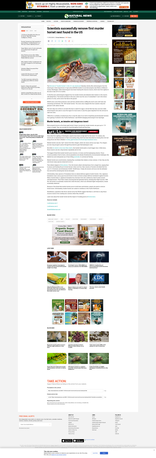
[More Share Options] (72, 41)
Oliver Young (98, 263)
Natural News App (96, 424)
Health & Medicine (66, 21)
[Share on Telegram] (59, 41)
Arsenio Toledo (77, 263)
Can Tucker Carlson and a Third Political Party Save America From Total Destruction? (25, 158)
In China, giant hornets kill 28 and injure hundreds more (81, 139)
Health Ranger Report (26, 129)
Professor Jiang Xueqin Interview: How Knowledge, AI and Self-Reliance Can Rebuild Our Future (25, 169)
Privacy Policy (71, 431)
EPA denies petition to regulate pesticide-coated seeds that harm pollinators (77, 368)
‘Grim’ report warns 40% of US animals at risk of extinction (97, 345)
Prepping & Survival (92, 21)
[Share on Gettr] (69, 41)
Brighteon (24, 11)
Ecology (66, 44)
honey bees (96, 44)
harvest (90, 44)
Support (70, 422)
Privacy (52, 445)
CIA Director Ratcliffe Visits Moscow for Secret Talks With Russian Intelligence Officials (30, 36)
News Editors (77, 285)
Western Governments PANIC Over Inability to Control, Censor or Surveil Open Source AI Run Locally (38, 146)
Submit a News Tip (72, 430)
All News (94, 418)
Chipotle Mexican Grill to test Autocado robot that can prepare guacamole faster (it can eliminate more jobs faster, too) (56, 289)
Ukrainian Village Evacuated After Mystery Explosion (29, 69)
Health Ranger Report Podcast (99, 422)
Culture (56, 21)
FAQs (131, 11)
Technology (110, 21)
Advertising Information (73, 428)
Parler (116, 422)
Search (136, 11)
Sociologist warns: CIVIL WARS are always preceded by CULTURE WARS (77, 265)
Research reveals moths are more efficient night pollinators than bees (56, 346)
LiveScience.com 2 (52, 206)
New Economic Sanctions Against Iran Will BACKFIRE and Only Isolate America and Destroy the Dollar (38, 169)
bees (62, 44)
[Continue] (50, 424)
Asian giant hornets (55, 44)
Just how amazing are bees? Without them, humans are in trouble (76, 346)
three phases (64, 165)
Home (19, 11)
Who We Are (71, 417)
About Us (126, 11)
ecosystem (71, 44)
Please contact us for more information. (56, 404)
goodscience (84, 44)
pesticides (77, 157)
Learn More (95, 453)
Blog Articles (95, 428)
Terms (56, 445)
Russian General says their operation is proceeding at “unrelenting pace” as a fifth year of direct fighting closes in (31, 43)
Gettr (116, 426)
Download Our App (118, 11)
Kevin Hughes (56, 285)
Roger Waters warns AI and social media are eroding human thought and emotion (31, 49)
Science (102, 21)
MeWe (116, 430)
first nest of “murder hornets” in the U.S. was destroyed (65, 86)
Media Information (72, 426)
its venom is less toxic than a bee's (63, 148)
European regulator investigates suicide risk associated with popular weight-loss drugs (56, 266)
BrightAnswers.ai (108, 11)
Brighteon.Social (119, 418)
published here (64, 447)
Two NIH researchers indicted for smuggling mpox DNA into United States (29, 80)
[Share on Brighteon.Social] (49, 41)
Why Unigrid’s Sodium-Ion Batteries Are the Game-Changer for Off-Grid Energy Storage (31, 63)
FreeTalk (117, 428)
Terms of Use (71, 433)
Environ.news (91, 197)
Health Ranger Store (96, 420)
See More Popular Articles (31, 102)
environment (77, 44)
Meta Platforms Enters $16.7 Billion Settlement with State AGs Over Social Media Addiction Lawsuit (31, 56)
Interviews (39, 11)
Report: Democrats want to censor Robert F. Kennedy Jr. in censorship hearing (77, 288)
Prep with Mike (32, 11)
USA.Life (117, 433)
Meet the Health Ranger (73, 418)
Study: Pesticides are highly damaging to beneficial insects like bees (98, 368)
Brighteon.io (118, 417)
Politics (49, 21)
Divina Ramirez (60, 37)
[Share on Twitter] (55, 41)
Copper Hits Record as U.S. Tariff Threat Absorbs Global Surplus (29, 74)
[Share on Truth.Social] (66, 41)
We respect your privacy (24, 428)
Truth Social (117, 424)
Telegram (117, 420)
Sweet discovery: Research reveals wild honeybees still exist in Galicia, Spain (56, 368)
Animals (53, 25)
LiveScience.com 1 (52, 203)
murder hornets (103, 44)
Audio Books (46, 11)
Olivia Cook (55, 263)
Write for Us (71, 424)
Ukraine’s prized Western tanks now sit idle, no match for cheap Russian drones (31, 93)
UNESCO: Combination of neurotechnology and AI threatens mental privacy (98, 266)
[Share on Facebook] (52, 41)
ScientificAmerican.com (53, 209)
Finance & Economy (78, 21)
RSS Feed (94, 430)
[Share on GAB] (62, 41)
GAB (116, 431)
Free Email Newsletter (73, 420)
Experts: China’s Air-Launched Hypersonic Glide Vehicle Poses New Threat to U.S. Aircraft (30, 87)
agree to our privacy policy (58, 454)
